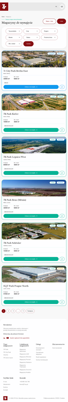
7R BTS (5, 355)
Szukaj (28, 43)
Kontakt (5, 390)
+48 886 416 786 (25, 381)
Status (28, 37)
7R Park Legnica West (14, 157)
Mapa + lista (49, 21)
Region (46, 31)
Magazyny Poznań (25, 359)
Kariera (5, 387)
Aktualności (6, 384)
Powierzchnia (48, 37)
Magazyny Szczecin (25, 369)
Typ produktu (12, 31)
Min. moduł (12, 43)
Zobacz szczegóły (30, 87)
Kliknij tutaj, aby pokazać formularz (13, 334)
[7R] (4, 6)
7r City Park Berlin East (15, 71)
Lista (61, 21)
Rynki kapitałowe (41, 357)
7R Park (5, 349)
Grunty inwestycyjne (42, 360)
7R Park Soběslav (12, 243)
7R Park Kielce (10, 114)
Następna (30, 311)
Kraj (27, 31)
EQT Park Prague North (15, 286)
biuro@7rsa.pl (24, 384)
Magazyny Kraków (25, 372)
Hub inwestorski (57, 348)
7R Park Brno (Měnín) (14, 200)
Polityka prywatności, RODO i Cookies (54, 398)
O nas (5, 381)
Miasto (11, 37)
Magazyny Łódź (24, 354)
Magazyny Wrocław (25, 357)
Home (3, 16)
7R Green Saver (8, 357)
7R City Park (7, 352)
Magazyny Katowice (26, 362)
